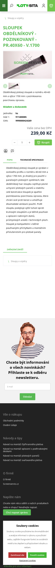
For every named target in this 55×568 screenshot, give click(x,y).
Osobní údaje (10, 425)
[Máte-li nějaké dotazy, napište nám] (12, 151)
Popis (10, 159)
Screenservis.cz (11, 483)
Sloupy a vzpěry (19, 261)
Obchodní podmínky (13, 420)
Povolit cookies (37, 555)
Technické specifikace (32, 159)
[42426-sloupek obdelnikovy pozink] (27, 65)
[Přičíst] (29, 142)
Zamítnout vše (17, 555)
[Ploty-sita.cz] (27, 5)
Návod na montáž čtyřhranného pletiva (23, 444)
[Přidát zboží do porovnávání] (5, 151)
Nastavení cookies (27, 560)
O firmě (7, 479)
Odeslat (27, 396)
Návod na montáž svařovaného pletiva (22, 460)
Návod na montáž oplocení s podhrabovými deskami (25, 450)
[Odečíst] (14, 142)
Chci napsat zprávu (17, 512)
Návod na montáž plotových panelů (21, 455)
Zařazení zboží (15, 249)
